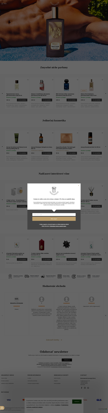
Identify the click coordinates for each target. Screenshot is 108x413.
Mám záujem (54, 218)
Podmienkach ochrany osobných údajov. (58, 226)
